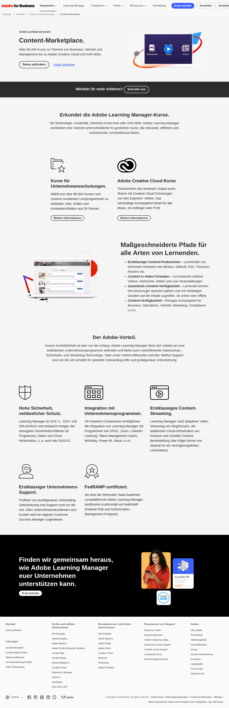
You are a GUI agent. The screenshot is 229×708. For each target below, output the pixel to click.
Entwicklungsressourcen (156, 659)
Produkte (20, 14)
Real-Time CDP (59, 687)
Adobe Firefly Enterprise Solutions (68, 648)
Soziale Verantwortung (202, 654)
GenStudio (57, 682)
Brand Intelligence (61, 663)
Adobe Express (59, 643)
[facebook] (29, 697)
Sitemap (218, 697)
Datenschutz (157, 697)
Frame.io (56, 677)
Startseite (6, 14)
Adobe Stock (104, 648)
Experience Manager (62, 672)
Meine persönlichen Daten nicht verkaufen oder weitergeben (177, 702)
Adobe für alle (197, 673)
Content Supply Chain (16, 652)
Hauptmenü (47, 5)
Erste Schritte (182, 5)
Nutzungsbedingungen (177, 697)
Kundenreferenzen (153, 635)
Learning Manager (73, 5)
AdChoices (218, 702)
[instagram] (35, 697)
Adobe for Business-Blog (156, 640)
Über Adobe (196, 630)
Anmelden (206, 5)
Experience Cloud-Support (157, 644)
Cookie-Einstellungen (200, 697)
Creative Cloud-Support (155, 649)
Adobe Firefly (104, 643)
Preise (117, 5)
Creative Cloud (59, 667)
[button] (14, 697)
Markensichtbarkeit (15, 657)
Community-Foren (153, 654)
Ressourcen (136, 5)
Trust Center (197, 669)
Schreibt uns (136, 89)
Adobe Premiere (106, 667)
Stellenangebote (199, 640)
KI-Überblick (197, 635)
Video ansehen (64, 64)
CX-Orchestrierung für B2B (19, 662)
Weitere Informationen (67, 217)
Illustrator (102, 658)
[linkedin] (48, 697)
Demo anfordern (34, 64)
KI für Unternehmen (15, 667)
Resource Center (152, 630)
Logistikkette (197, 664)
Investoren (196, 659)
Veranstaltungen (199, 644)
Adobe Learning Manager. (42, 14)
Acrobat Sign (58, 653)
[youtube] (54, 697)
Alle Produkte (58, 634)
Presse (194, 649)
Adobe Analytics (59, 638)
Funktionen (97, 5)
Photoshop (103, 663)
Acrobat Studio (59, 658)
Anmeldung (159, 5)
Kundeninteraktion (15, 648)
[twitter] (42, 697)
